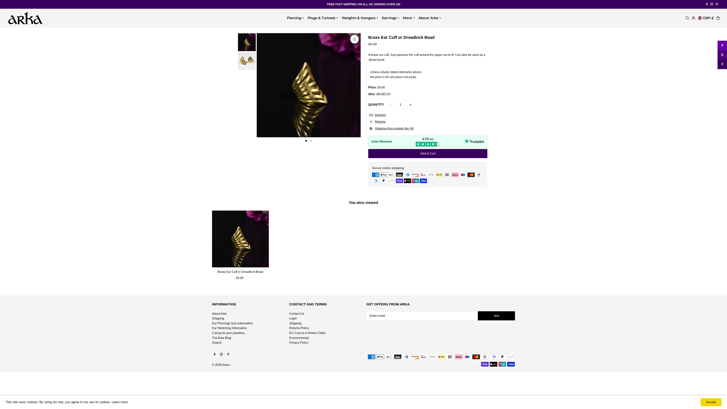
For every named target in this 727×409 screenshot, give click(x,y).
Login (293, 318)
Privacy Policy (298, 342)
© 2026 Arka (220, 364)
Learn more (120, 402)
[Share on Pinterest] (722, 64)
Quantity (376, 104)
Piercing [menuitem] (294, 18)
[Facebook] (707, 4)
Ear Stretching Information (229, 328)
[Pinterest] (717, 4)
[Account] (693, 18)
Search (217, 342)
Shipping (218, 318)
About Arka (219, 313)
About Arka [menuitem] (428, 18)
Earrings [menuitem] (389, 18)
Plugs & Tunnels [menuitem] (321, 18)
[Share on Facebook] (722, 45)
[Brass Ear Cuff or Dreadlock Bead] (240, 239)
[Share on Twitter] (722, 55)
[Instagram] (711, 4)
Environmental (299, 338)
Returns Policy (299, 328)
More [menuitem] (407, 18)
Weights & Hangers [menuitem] (358, 18)
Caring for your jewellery (228, 333)
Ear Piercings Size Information (232, 323)
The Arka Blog (221, 338)
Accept (711, 402)
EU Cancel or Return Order (307, 333)
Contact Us (296, 313)
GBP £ (708, 18)
